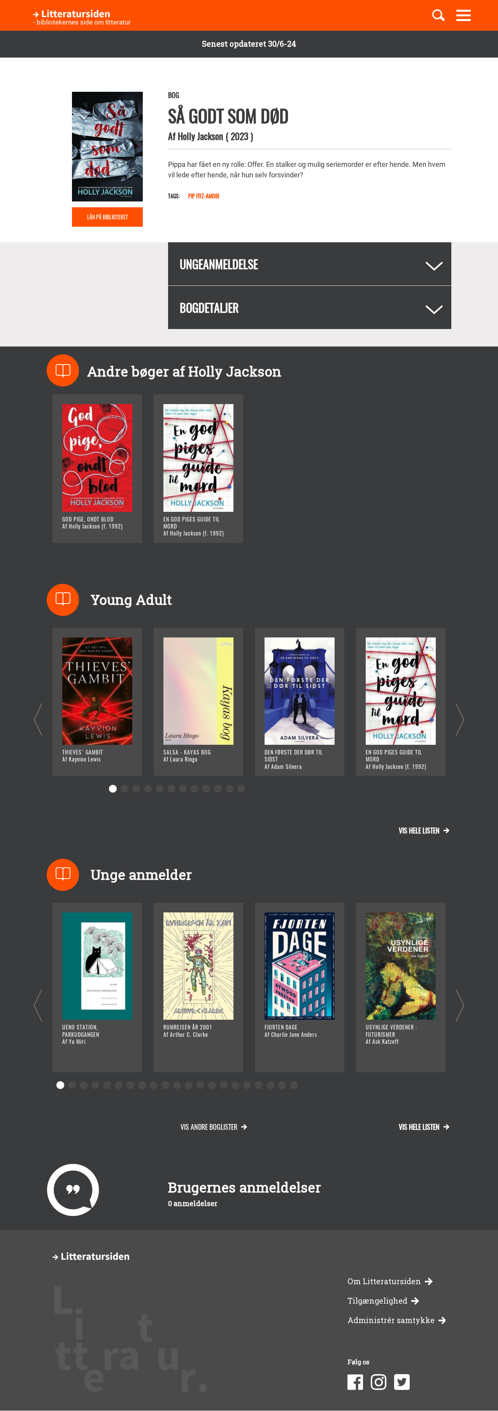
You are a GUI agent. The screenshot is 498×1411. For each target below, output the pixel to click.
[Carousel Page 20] (282, 1085)
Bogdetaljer (209, 307)
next (460, 719)
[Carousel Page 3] (136, 789)
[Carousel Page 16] (235, 1085)
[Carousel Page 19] (270, 1085)
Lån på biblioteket (107, 217)
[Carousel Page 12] (241, 789)
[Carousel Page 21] (294, 1085)
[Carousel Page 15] (224, 1085)
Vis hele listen (419, 830)
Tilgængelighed (377, 1300)
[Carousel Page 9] (206, 789)
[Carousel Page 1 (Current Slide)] (113, 789)
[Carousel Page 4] (148, 789)
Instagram (378, 1382)
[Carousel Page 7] (183, 789)
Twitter (402, 1382)
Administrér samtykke (391, 1320)
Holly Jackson (200, 136)
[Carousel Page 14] (212, 1085)
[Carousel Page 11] (229, 789)
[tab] (309, 263)
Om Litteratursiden (384, 1281)
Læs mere (88, 527)
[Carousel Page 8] (194, 789)
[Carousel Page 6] (171, 789)
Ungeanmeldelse (219, 264)
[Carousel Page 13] (200, 1085)
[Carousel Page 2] (124, 789)
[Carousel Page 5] (159, 789)
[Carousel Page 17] (247, 1085)
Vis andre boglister (209, 1127)
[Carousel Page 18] (259, 1085)
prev (38, 719)
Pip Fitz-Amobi (203, 196)
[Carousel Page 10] (218, 789)
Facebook (355, 1382)
